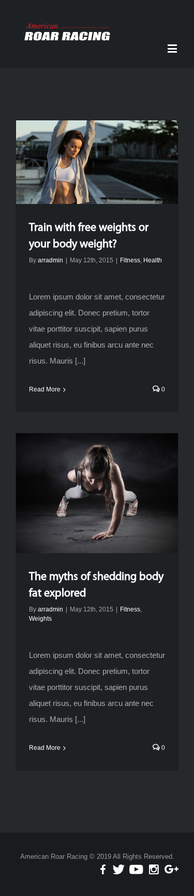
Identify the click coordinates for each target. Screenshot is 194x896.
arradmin (50, 260)
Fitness (130, 260)
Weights (40, 618)
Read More (45, 389)
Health (152, 260)
